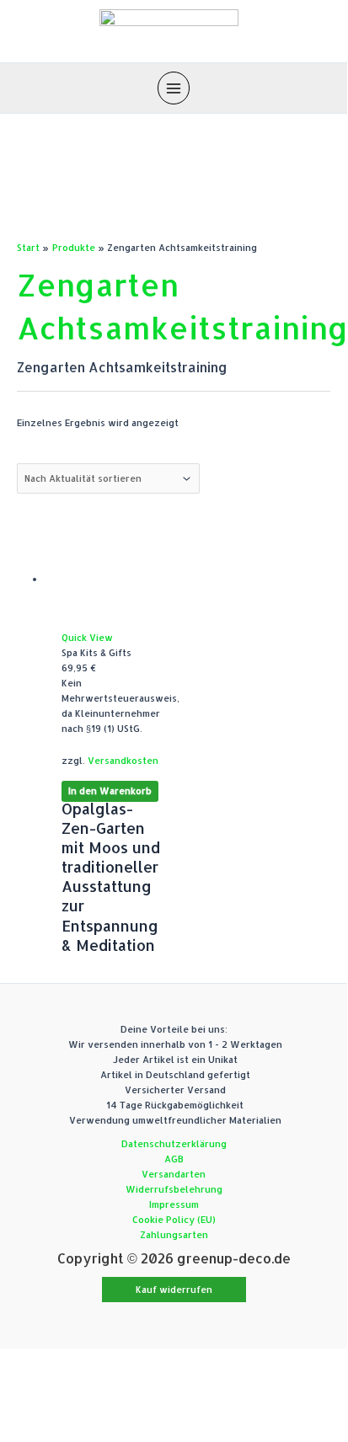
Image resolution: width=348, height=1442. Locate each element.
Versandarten (174, 1174)
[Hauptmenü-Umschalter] (174, 88)
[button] (174, 1290)
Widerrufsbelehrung (174, 1189)
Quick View (87, 638)
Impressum (174, 1204)
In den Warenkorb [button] (110, 792)
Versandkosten (123, 760)
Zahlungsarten (174, 1235)
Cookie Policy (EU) (174, 1220)
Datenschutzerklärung (174, 1144)
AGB (174, 1159)
